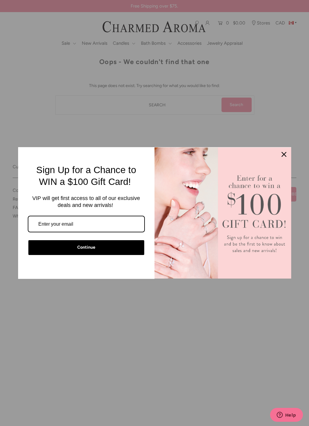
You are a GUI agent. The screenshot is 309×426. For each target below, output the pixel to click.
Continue (86, 247)
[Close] (284, 154)
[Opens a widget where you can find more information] (286, 415)
